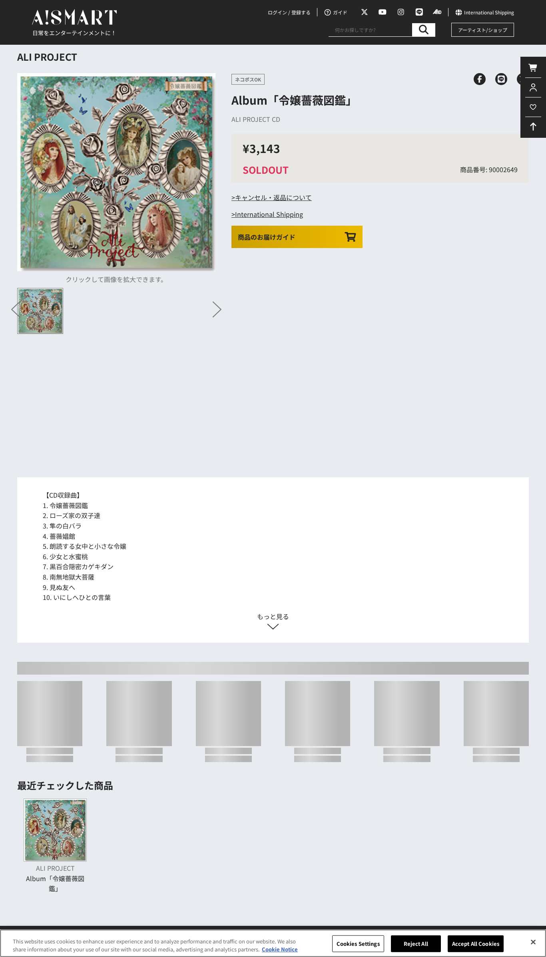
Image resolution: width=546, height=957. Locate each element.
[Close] (533, 942)
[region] (273, 943)
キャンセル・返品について (273, 197)
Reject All (416, 943)
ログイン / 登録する (289, 12)
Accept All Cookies (475, 943)
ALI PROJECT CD (255, 119)
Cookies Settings (358, 943)
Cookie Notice (280, 949)
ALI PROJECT (47, 57)
